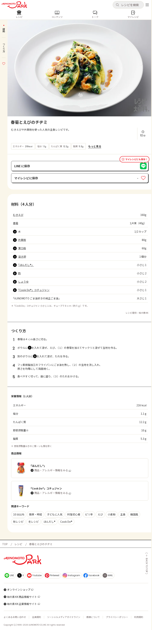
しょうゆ (23, 281)
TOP (5, 544)
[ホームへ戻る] (14, 4)
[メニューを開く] (147, 4)
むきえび (18, 215)
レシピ (18, 544)
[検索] (117, 5)
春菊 (15, 223)
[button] (128, 5)
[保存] (3, 63)
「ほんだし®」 (26, 265)
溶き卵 (22, 256)
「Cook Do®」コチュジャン (33, 290)
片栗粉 (22, 240)
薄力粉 (22, 248)
